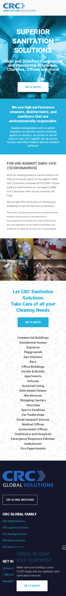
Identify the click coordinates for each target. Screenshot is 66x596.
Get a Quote (33, 87)
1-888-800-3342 (11, 574)
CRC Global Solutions (14, 521)
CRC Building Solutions (15, 534)
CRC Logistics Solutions (15, 527)
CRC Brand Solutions (14, 547)
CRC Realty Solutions (14, 540)
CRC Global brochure (20, 499)
